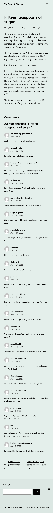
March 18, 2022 (16, 233)
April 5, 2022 (15, 446)
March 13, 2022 (16, 151)
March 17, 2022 (16, 183)
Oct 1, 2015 (8, 28)
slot (11, 425)
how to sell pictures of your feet (23, 163)
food (41, 28)
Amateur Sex (15, 326)
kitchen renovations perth (21, 443)
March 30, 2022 (16, 379)
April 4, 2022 (15, 428)
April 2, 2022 (15, 393)
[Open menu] (47, 4)
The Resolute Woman (13, 4)
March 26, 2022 (16, 297)
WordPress (46, 507)
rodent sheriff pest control (21, 198)
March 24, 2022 (16, 265)
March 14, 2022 (16, 166)
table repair (15, 180)
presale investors (17, 230)
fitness (35, 28)
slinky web (14, 262)
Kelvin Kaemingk (17, 376)
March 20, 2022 (16, 250)
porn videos (15, 276)
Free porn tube (16, 311)
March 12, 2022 (16, 136)
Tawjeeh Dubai (16, 148)
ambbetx (14, 247)
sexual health (15, 344)
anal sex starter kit (18, 358)
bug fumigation (16, 212)
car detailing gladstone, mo (21, 133)
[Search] (36, 492)
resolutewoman (25, 28)
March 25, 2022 (16, 279)
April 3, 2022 (15, 411)
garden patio (15, 408)
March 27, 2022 (16, 361)
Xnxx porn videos (17, 294)
